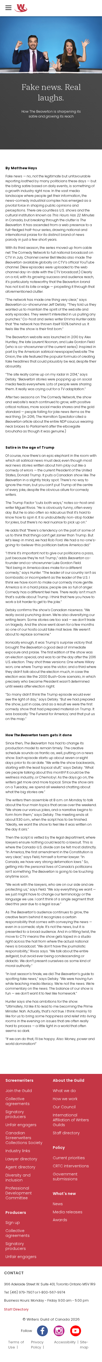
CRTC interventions (71, 1166)
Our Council (64, 1107)
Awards (60, 1220)
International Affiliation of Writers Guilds (71, 1120)
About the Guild (68, 1080)
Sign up (12, 1222)
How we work (65, 1099)
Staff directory (66, 1133)
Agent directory (20, 1167)
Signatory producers (15, 1114)
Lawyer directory (21, 1159)
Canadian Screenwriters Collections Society (23, 1137)
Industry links (17, 1151)
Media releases (67, 1212)
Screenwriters (19, 1080)
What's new (64, 1193)
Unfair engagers (20, 1125)
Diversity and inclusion (17, 1178)
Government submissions (65, 1177)
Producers (15, 1212)
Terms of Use (16, 1345)
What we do (64, 1090)
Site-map (84, 1345)
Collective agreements (17, 1101)
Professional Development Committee (18, 1193)
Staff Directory (16, 1309)
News (58, 1204)
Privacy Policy (37, 1345)
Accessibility (65, 1342)
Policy (59, 1147)
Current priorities (69, 1158)
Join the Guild (18, 1090)
